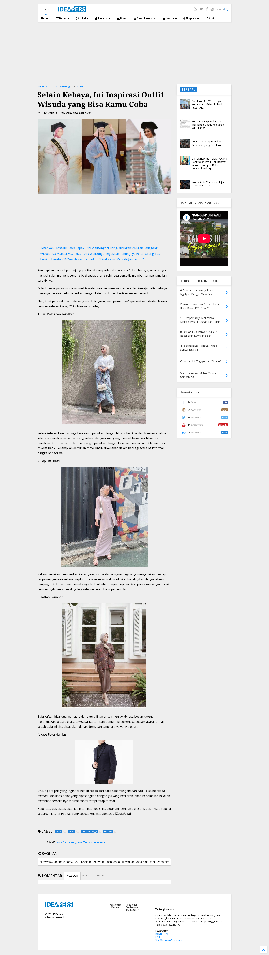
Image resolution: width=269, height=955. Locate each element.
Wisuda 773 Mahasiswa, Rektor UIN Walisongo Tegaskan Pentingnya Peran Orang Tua (100, 254)
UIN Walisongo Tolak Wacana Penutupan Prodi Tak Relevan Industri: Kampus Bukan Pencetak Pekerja (209, 163)
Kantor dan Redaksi (115, 906)
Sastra (170, 18)
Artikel (81, 18)
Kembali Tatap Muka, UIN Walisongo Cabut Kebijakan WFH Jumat (208, 125)
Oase (80, 86)
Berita (63, 18)
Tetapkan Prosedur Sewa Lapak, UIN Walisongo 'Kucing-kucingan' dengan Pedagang (99, 248)
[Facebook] (207, 9)
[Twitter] (201, 9)
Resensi (102, 18)
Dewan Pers (161, 933)
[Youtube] (195, 9)
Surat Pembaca (146, 18)
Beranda (43, 86)
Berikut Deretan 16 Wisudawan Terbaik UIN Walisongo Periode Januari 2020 (92, 259)
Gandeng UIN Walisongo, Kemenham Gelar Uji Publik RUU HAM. (208, 104)
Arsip (211, 18)
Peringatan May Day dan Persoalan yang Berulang (206, 143)
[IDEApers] (72, 10)
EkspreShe (192, 18)
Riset (123, 18)
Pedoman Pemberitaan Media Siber (132, 907)
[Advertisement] (134, 53)
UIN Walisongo (62, 86)
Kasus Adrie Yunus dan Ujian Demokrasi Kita (208, 183)
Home (44, 18)
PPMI (157, 937)
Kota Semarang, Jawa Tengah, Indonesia (81, 842)
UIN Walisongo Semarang (168, 940)
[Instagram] (212, 9)
